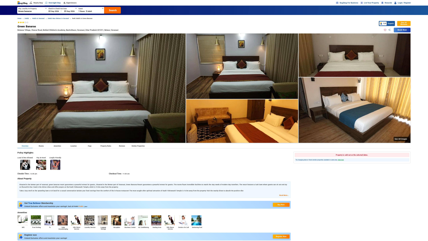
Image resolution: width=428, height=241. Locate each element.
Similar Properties (138, 146)
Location (73, 146)
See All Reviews (403, 23)
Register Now (281, 236)
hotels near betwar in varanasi (58, 18)
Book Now (402, 30)
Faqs (89, 146)
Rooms (41, 146)
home (19, 18)
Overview (25, 146)
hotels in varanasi (38, 18)
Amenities (57, 146)
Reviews (122, 146)
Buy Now (281, 205)
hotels (27, 18)
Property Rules (106, 146)
